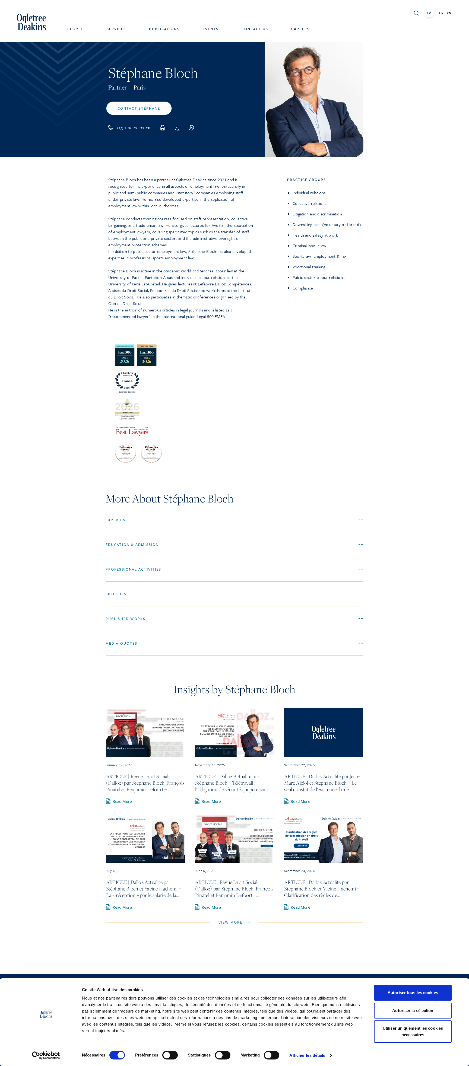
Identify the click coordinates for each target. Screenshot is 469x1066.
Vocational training (309, 267)
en (448, 13)
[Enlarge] (247, 346)
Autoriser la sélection (412, 1010)
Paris (140, 87)
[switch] (170, 1055)
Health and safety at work (315, 235)
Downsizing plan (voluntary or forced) (327, 224)
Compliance (303, 288)
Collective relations (309, 203)
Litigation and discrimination (317, 214)
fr (441, 13)
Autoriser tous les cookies (413, 992)
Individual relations (309, 193)
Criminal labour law (309, 246)
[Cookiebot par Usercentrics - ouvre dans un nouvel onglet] (46, 1055)
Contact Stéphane (139, 108)
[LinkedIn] (191, 128)
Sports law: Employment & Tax (319, 256)
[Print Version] (162, 128)
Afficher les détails (307, 1055)
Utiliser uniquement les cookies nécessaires (413, 1031)
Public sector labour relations (318, 277)
